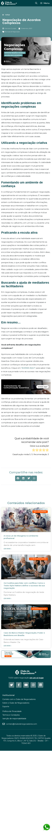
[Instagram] (33, 685)
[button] (18, 478)
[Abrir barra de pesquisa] (36, 3)
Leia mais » (7, 549)
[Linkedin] (40, 685)
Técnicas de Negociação (12, 32)
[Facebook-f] (19, 685)
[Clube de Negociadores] (9, 3)
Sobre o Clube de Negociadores (15, 703)
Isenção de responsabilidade (14, 718)
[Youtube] (26, 685)
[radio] (33, 450)
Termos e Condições (11, 715)
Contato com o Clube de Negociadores (19, 699)
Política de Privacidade (12, 711)
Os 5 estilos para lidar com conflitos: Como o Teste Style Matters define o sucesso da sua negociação (24, 585)
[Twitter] (11, 685)
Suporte (5, 706)
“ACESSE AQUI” (28, 368)
